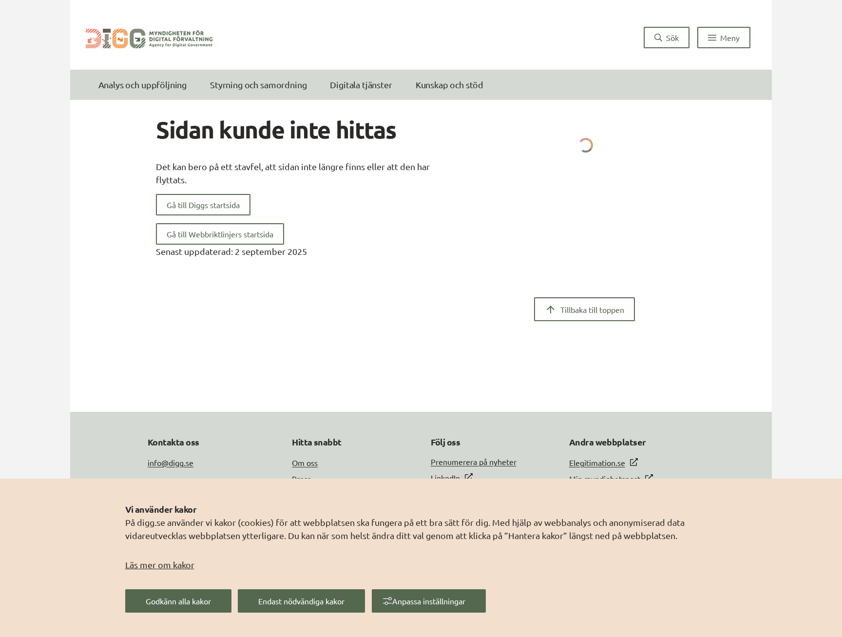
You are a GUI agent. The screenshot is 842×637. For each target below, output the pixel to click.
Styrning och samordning (258, 84)
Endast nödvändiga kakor (301, 601)
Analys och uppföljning (142, 84)
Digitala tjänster (361, 84)
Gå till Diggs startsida (203, 205)
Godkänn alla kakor (178, 601)
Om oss (305, 462)
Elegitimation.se (597, 462)
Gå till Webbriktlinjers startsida (220, 234)
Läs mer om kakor (159, 565)
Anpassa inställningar (428, 601)
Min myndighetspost (604, 478)
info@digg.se (170, 462)
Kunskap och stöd (449, 84)
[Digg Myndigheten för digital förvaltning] (149, 37)
